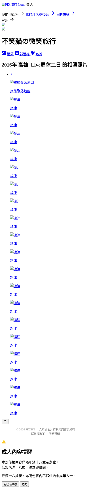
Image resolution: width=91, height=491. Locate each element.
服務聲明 (54, 433)
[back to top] (5, 421)
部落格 (24, 54)
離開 (24, 484)
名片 (39, 54)
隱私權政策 (38, 433)
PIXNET (30, 429)
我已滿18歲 (10, 484)
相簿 (10, 54)
